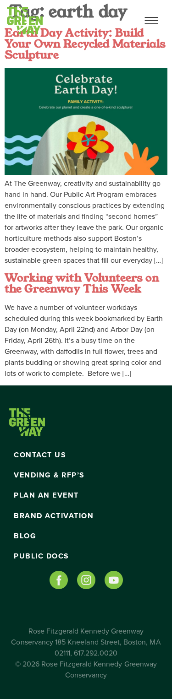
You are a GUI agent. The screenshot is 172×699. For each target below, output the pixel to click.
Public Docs (41, 556)
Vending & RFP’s (49, 475)
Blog (25, 536)
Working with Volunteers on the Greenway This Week (82, 283)
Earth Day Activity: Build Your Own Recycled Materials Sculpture (85, 44)
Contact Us (40, 455)
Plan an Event (46, 495)
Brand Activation (54, 515)
